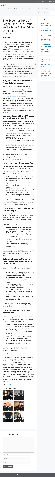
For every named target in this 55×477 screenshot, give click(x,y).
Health (37, 8)
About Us (44, 1)
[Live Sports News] (4, 5)
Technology (26, 12)
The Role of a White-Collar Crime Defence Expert (17, 71)
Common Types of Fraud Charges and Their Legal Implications (19, 68)
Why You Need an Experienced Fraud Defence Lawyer (17, 66)
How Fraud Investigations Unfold (13, 70)
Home (38, 1)
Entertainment (45, 8)
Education (46, 12)
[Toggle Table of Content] (33, 64)
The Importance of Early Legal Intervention (14, 76)
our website (8, 385)
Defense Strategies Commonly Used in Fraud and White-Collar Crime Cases (18, 74)
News (52, 8)
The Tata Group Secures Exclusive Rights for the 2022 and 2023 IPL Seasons (46, 73)
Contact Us (51, 1)
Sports (39, 12)
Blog (53, 12)
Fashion (34, 12)
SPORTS (15, 8)
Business (31, 8)
